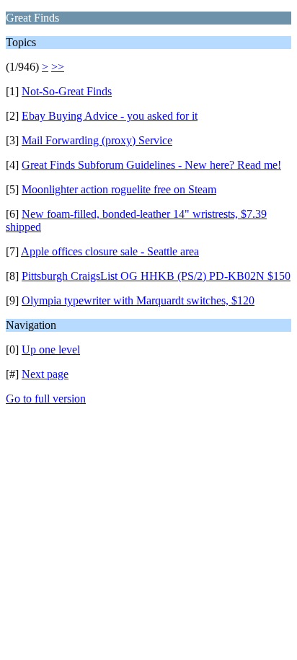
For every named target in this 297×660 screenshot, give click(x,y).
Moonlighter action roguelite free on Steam (119, 189)
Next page (45, 374)
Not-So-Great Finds (67, 91)
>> (57, 67)
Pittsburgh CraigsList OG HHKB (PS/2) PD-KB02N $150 (156, 276)
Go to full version (46, 398)
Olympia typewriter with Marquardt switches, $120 (138, 300)
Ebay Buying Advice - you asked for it (110, 116)
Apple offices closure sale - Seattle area (110, 251)
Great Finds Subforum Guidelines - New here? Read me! (151, 165)
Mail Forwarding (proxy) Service (97, 140)
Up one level (51, 349)
